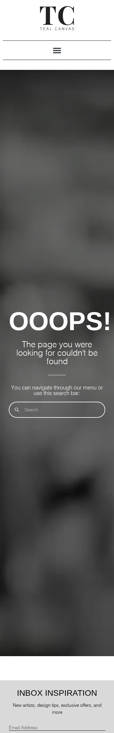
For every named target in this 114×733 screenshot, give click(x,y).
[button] (57, 50)
